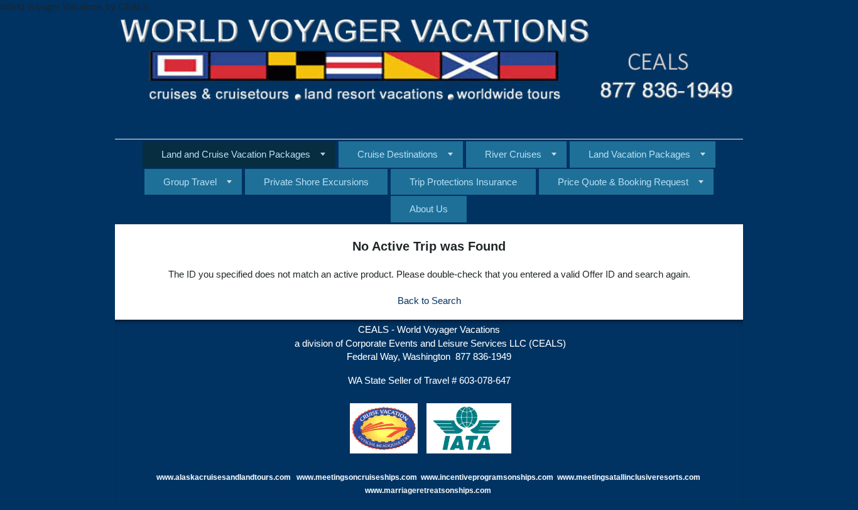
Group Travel (190, 181)
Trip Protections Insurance (463, 181)
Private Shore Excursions (316, 181)
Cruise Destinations (397, 154)
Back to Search (429, 300)
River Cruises (513, 154)
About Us (429, 208)
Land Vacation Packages (639, 154)
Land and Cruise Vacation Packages (235, 154)
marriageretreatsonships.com (438, 490)
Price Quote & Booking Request (623, 181)
